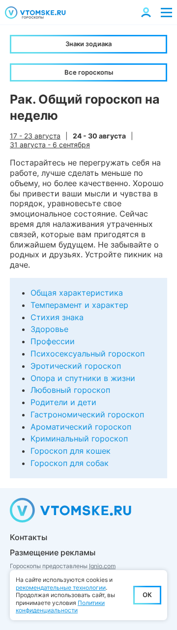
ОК (147, 595)
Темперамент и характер (79, 305)
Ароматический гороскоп (80, 427)
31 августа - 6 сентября (50, 144)
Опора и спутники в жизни (82, 378)
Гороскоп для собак (69, 463)
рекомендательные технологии (61, 587)
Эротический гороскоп (75, 366)
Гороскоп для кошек (70, 451)
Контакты (28, 537)
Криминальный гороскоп (79, 438)
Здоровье (49, 329)
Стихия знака (57, 317)
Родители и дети (63, 402)
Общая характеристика (76, 293)
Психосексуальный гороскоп (87, 353)
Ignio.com (102, 566)
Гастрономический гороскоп (87, 414)
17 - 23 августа (35, 136)
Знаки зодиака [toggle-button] (88, 44)
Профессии (52, 341)
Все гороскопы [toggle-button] (88, 72)
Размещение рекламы (52, 552)
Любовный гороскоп (70, 390)
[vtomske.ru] (35, 12)
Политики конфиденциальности (60, 606)
